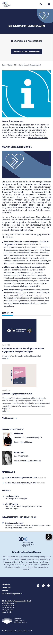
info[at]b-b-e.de (7, 610)
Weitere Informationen (38, 137)
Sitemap (5, 590)
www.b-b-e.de (7, 612)
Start (3, 65)
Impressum (6, 584)
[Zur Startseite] (6, 4)
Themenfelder (12, 65)
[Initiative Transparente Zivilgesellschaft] (14, 620)
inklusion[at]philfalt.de (23, 442)
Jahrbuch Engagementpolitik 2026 (17, 394)
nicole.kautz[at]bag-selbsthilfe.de (27, 461)
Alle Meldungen (8, 418)
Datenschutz (6, 587)
